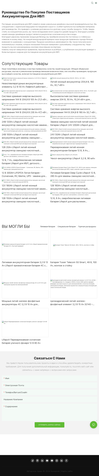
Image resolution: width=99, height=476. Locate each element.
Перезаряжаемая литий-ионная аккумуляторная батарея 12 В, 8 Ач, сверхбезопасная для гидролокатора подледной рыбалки (70, 149)
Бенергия (55, 471)
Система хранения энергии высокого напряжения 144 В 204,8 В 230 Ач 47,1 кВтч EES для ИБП (25, 111)
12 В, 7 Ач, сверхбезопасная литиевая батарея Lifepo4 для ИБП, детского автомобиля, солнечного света (22, 162)
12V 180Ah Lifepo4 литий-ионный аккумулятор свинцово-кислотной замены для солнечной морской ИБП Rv (24, 187)
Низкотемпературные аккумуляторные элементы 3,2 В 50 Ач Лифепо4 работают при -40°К (24, 85)
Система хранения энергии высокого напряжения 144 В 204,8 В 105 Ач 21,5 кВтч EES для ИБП (25, 98)
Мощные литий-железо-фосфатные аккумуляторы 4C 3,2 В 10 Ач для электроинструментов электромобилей (23, 303)
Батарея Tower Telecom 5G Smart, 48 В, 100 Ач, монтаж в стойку (73, 264)
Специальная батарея (67, 226)
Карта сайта (66, 471)
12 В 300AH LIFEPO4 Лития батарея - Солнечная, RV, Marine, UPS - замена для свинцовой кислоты (23, 175)
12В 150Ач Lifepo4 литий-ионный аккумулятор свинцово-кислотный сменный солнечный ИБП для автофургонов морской (20, 200)
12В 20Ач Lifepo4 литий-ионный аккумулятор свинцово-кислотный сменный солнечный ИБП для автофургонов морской (20, 149)
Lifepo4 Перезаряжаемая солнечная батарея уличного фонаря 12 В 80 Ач (21, 341)
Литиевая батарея (47, 226)
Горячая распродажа (87, 226)
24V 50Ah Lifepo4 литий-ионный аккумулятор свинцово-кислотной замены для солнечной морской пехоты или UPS (73, 136)
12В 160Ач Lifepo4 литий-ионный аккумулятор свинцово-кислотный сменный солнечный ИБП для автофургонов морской (69, 187)
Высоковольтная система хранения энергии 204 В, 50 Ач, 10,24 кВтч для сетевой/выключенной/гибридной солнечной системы (70, 98)
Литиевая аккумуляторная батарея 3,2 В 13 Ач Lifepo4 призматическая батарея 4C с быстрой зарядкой (25, 264)
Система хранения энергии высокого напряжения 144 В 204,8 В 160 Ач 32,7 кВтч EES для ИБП (73, 111)
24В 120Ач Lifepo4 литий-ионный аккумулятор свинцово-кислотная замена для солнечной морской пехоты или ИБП (24, 123)
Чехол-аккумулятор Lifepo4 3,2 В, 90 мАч (72, 158)
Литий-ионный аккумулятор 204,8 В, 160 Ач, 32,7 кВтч (72, 83)
